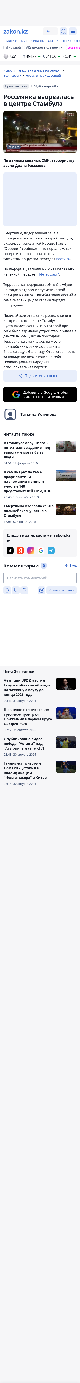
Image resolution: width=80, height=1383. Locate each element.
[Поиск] (63, 31)
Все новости (12, 75)
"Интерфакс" (48, 274)
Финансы (38, 41)
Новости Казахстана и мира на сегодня (32, 70)
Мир (24, 41)
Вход (73, 565)
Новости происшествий (43, 75)
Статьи (53, 41)
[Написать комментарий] (40, 578)
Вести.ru (63, 258)
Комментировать (61, 590)
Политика (10, 41)
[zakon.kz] (15, 31)
